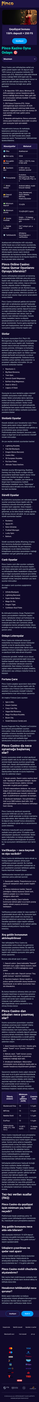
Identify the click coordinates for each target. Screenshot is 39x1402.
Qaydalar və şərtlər (30, 1327)
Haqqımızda (6, 1327)
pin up (33, 1334)
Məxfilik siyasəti (17, 1327)
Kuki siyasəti (22, 1334)
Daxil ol (27, 1314)
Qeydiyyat (19, 41)
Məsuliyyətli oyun (9, 1334)
